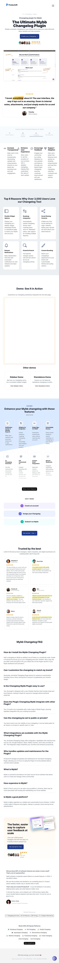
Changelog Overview (13, 915)
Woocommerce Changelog (39, 932)
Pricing (35, 915)
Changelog (28, 14)
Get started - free (29, 533)
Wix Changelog (31, 929)
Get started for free (15, 847)
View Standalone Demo (42, 386)
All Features (26, 915)
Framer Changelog (46, 935)
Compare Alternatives (47, 915)
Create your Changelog (28, 36)
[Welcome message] (54, 958)
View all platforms (30, 943)
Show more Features (29, 489)
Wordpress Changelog (16, 929)
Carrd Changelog (35, 939)
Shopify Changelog (44, 929)
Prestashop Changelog (30, 935)
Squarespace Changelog (21, 932)
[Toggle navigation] (53, 5)
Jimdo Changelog (23, 939)
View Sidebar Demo (16, 386)
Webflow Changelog (14, 935)
